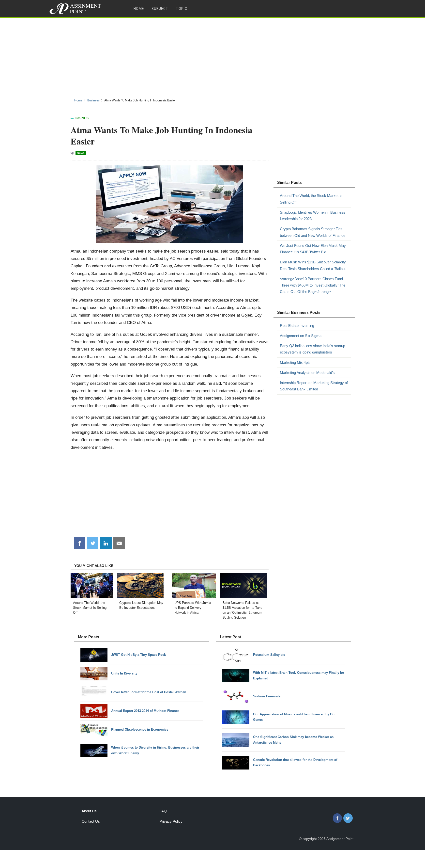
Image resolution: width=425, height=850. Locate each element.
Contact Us (91, 821)
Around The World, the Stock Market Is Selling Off (311, 198)
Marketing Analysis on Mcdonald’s (307, 372)
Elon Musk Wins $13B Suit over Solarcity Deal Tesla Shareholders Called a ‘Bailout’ (313, 265)
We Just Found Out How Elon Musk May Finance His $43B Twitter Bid (313, 248)
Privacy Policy (170, 821)
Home (139, 9)
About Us (89, 811)
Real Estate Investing (297, 325)
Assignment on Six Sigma (300, 336)
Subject (160, 9)
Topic (181, 9)
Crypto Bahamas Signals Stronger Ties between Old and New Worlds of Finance (312, 232)
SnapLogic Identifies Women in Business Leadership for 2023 (312, 215)
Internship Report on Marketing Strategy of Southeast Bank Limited (314, 386)
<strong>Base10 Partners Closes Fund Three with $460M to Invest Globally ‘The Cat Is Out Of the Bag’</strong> (312, 285)
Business (82, 118)
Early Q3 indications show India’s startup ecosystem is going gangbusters (312, 349)
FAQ (163, 811)
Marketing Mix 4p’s (295, 362)
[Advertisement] (212, 56)
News (81, 152)
